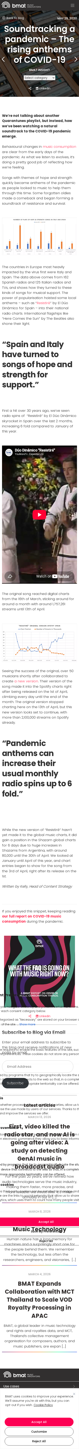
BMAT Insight (39, 70)
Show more (27, 1024)
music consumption (59, 146)
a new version (26, 681)
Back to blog (15, 18)
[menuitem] (21, 7)
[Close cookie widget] (74, 1393)
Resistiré (43, 302)
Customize (39, 1432)
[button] (72, 5)
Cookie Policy (43, 1405)
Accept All (39, 1422)
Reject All (39, 1441)
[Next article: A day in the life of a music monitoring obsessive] (75, 59)
